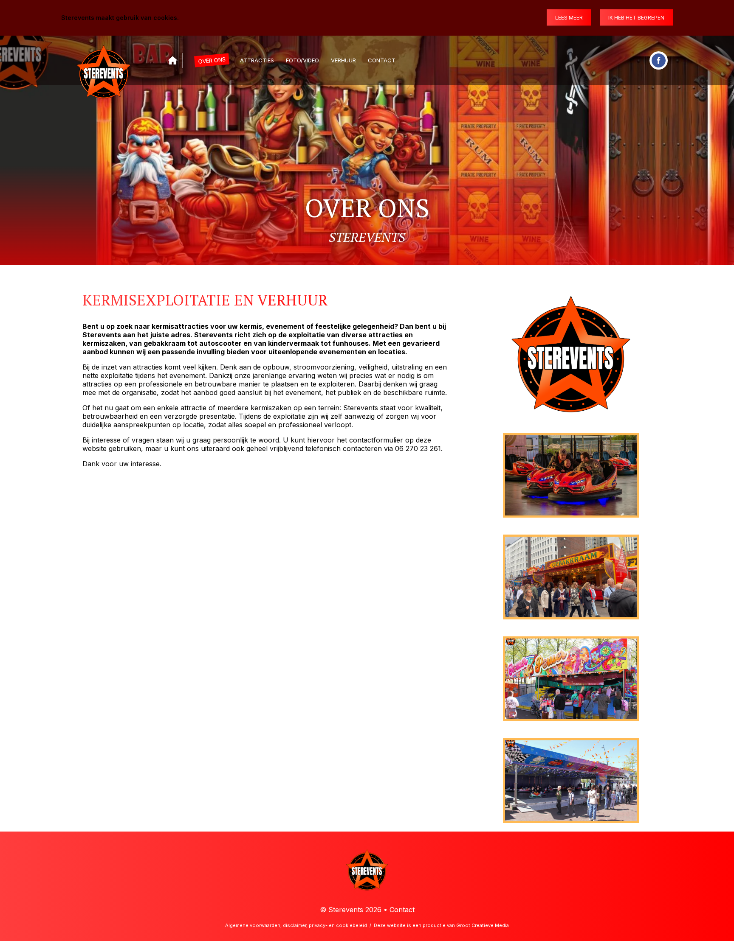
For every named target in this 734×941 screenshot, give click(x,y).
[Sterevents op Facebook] (658, 60)
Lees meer (569, 17)
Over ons (212, 60)
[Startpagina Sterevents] (172, 60)
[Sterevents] (103, 63)
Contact (381, 60)
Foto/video (302, 60)
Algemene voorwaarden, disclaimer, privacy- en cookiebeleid (296, 925)
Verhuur (343, 60)
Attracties (257, 60)
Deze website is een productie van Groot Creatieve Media (441, 925)
